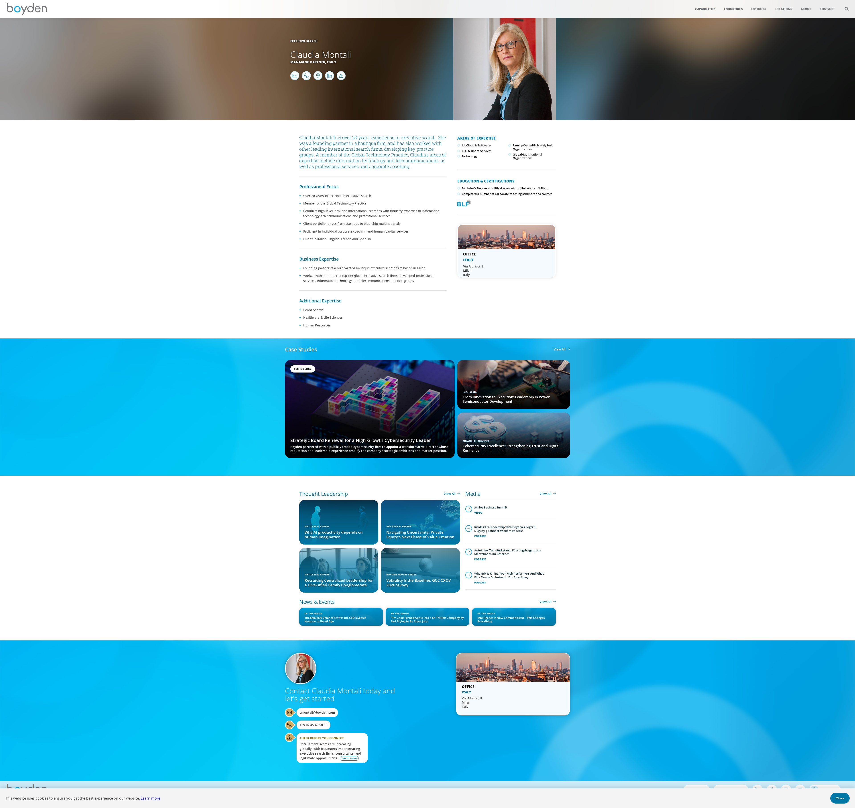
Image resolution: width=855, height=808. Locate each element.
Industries (733, 9)
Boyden (26, 9)
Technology (469, 156)
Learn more (150, 798)
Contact (827, 9)
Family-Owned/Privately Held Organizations (533, 147)
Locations (783, 9)
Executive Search (303, 41)
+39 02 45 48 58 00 (313, 725)
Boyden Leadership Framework (463, 203)
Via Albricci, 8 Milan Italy (473, 270)
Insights (758, 9)
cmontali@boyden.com (317, 712)
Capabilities (705, 9)
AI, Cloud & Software (476, 145)
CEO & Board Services (476, 151)
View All (560, 349)
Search (846, 9)
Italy (331, 62)
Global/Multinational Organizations (527, 156)
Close (840, 798)
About (806, 9)
